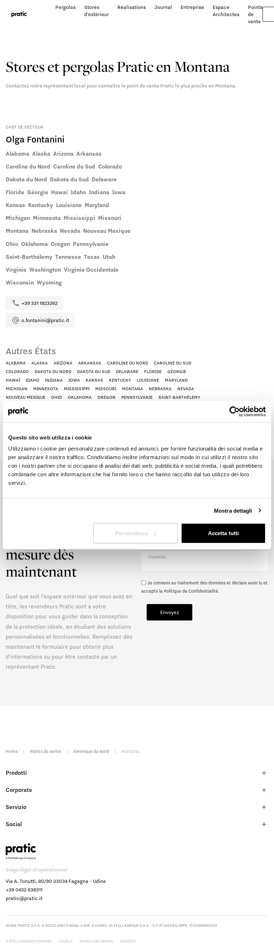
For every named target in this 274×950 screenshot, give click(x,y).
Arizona (63, 363)
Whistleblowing (96, 941)
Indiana (54, 380)
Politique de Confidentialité (191, 591)
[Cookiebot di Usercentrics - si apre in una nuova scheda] (234, 411)
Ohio (56, 397)
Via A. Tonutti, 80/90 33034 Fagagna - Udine (56, 881)
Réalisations (131, 7)
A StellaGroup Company (29, 941)
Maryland (176, 380)
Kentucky (120, 380)
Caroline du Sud (172, 363)
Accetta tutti (223, 533)
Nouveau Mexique (25, 397)
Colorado (17, 371)
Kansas (94, 380)
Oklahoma (80, 397)
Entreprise (192, 7)
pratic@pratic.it (24, 898)
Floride (153, 371)
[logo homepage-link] (19, 14)
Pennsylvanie (137, 397)
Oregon (106, 397)
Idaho (32, 380)
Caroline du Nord (127, 363)
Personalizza (131, 533)
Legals (65, 941)
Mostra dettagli (233, 510)
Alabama (16, 363)
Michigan (16, 388)
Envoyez (169, 612)
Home (12, 751)
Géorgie (176, 371)
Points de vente (45, 751)
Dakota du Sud (93, 371)
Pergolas (65, 7)
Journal (163, 7)
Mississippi (77, 388)
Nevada (185, 388)
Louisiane (148, 380)
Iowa (74, 380)
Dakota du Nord (53, 371)
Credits (127, 941)
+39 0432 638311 (24, 889)
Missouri (105, 388)
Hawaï (13, 380)
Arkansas (89, 363)
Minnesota (45, 388)
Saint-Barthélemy (179, 397)
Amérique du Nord (91, 751)
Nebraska (160, 388)
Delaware (127, 371)
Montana (132, 388)
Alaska (39, 363)
